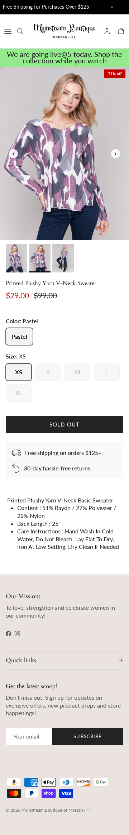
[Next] (115, 153)
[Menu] (8, 31)
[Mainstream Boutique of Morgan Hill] (64, 31)
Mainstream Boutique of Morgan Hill (56, 810)
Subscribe (87, 736)
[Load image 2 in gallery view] (64, 153)
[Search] (24, 31)
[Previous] (13, 153)
